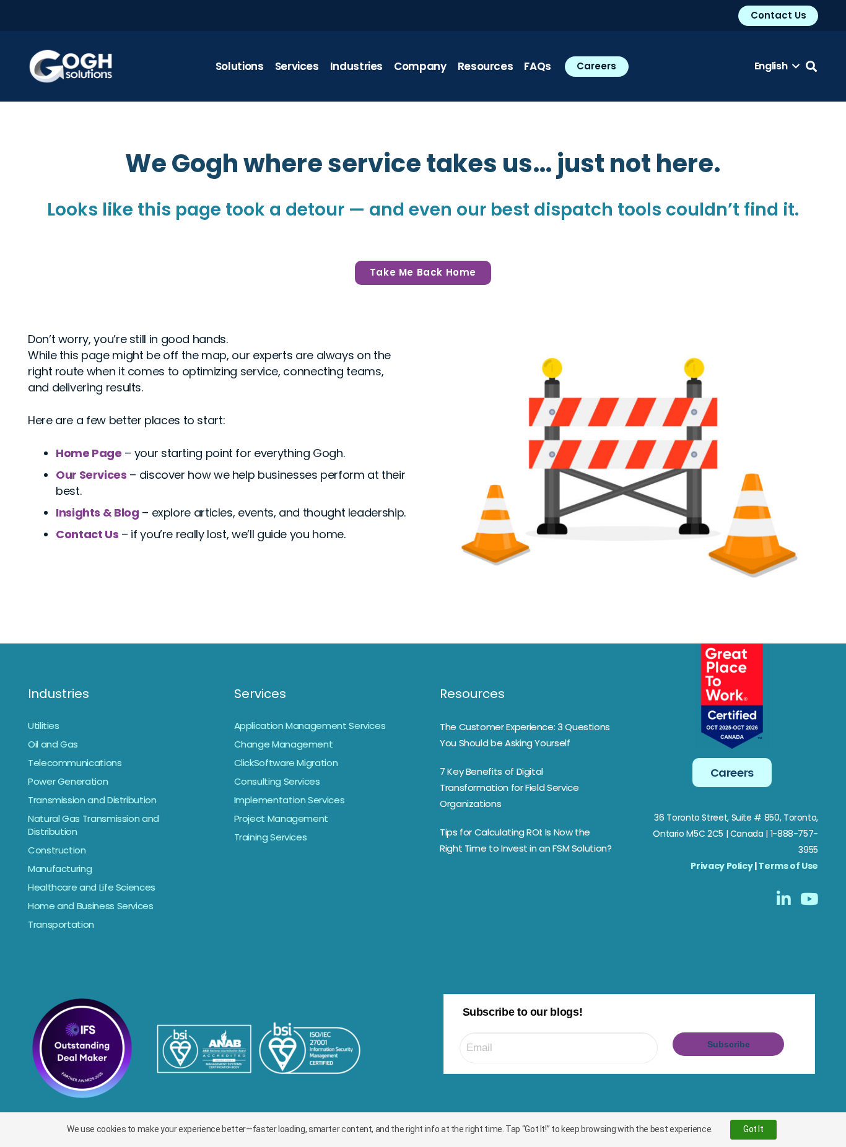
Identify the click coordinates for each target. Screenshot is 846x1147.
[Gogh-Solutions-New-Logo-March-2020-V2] (70, 66)
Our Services (91, 474)
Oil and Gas (53, 744)
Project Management (281, 818)
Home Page (89, 453)
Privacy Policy (721, 866)
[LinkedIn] (784, 899)
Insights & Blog (97, 512)
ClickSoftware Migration (286, 762)
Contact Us (87, 534)
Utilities (43, 725)
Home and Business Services (91, 905)
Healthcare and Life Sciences (91, 887)
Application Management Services (310, 725)
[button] (776, 66)
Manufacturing (60, 868)
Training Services (270, 837)
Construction (57, 850)
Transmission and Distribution (92, 799)
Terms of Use (788, 866)
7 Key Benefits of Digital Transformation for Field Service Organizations (509, 787)
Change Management (283, 744)
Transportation (61, 924)
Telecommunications (75, 762)
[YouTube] (809, 899)
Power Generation (68, 781)
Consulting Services (277, 781)
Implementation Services (289, 799)
